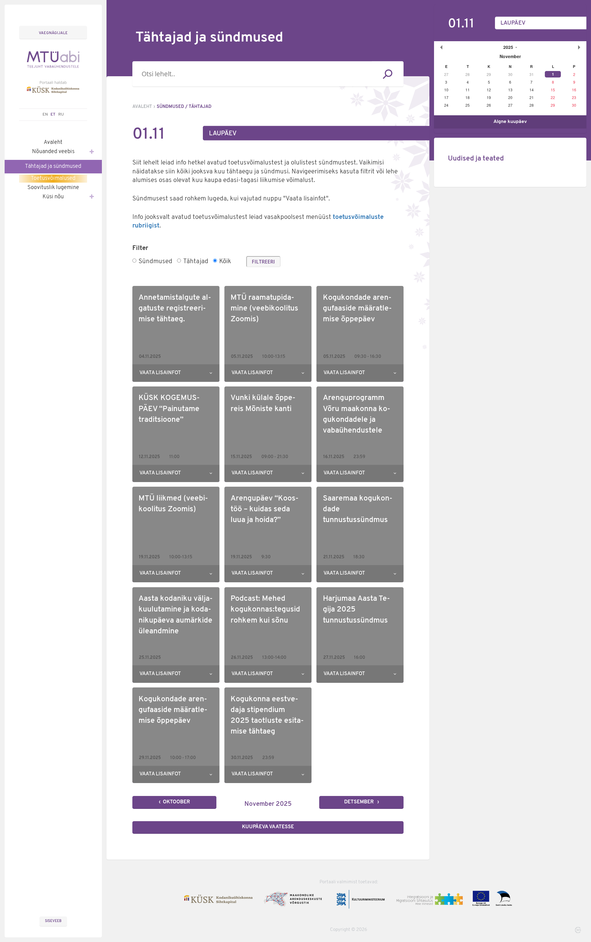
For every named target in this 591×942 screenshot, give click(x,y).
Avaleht (53, 142)
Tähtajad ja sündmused (53, 166)
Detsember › (361, 802)
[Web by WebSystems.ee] (578, 930)
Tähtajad (195, 262)
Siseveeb (53, 921)
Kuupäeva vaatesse (268, 827)
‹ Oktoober (174, 802)
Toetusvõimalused (53, 178)
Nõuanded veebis (53, 152)
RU (61, 115)
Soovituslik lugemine (53, 188)
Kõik (225, 262)
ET (52, 115)
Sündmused (155, 262)
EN (45, 115)
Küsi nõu (53, 197)
